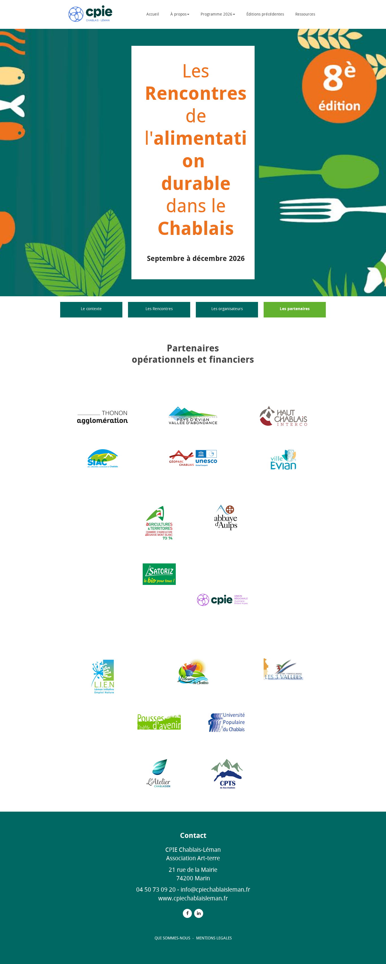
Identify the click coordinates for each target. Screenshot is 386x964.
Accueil (152, 14)
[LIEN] (103, 676)
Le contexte (91, 308)
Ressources (305, 14)
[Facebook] (187, 913)
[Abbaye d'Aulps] (226, 518)
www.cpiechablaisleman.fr (193, 898)
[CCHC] (283, 415)
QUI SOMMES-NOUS (173, 938)
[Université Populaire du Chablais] (227, 722)
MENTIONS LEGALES (214, 938)
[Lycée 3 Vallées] (283, 669)
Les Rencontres (159, 308)
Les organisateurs (227, 308)
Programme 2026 (216, 14)
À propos (178, 14)
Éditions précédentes (265, 14)
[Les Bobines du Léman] (193, 671)
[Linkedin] (198, 913)
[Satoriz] (159, 574)
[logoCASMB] (159, 522)
